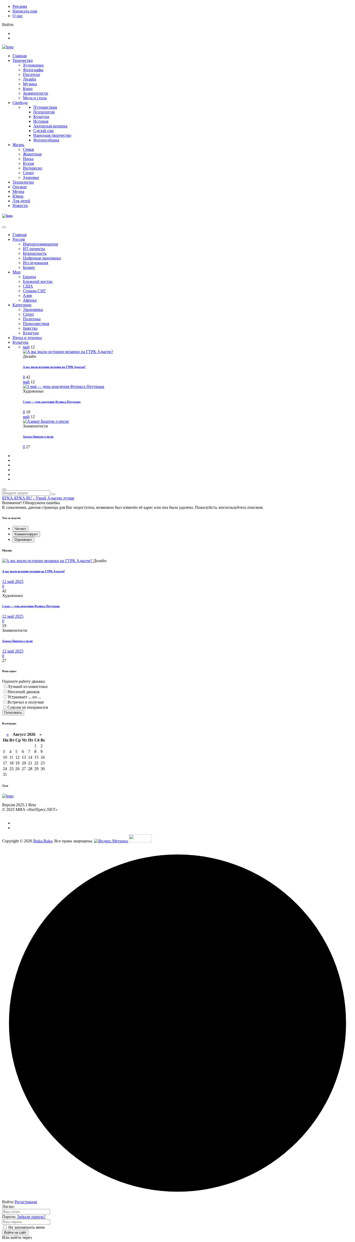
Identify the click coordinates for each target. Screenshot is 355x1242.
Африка (30, 300)
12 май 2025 (12, 581)
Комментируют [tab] (26, 534)
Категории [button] (21, 305)
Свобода (20, 102)
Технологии (23, 182)
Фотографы (33, 70)
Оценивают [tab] (23, 540)
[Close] (4, 227)
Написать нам (24, 11)
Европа (29, 277)
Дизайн (29, 79)
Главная (19, 56)
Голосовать (13, 712)
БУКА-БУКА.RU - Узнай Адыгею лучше (38, 498)
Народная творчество (52, 135)
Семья (28, 149)
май (26, 347)
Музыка (30, 84)
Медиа (18, 191)
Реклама (19, 6)
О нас (17, 16)
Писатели (31, 74)
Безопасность (35, 253)
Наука (28, 159)
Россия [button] (18, 239)
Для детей (21, 201)
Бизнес (29, 267)
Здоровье (31, 177)
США (28, 286)
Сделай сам (43, 130)
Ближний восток (37, 281)
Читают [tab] (20, 529)
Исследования (35, 263)
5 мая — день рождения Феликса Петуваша (52, 401)
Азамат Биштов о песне (38, 436)
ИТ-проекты (34, 248)
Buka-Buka (42, 841)
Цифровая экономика (42, 258)
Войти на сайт (15, 1232)
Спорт (28, 173)
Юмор (17, 196)
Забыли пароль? (31, 1216)
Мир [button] (16, 272)
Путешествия (45, 107)
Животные (32, 154)
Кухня (28, 163)
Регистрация (26, 1202)
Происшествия (36, 323)
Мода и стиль (35, 98)
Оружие (19, 187)
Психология (44, 112)
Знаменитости (35, 93)
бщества (30, 328)
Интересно (32, 168)
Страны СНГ (34, 291)
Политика (32, 319)
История (40, 121)
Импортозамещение (40, 244)
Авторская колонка (50, 126)
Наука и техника (27, 337)
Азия (27, 295)
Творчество (22, 60)
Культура (41, 116)
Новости (20, 205)
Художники (33, 65)
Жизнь (18, 144)
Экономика (33, 309)
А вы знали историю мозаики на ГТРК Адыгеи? (54, 366)
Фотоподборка (46, 140)
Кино (27, 88)
